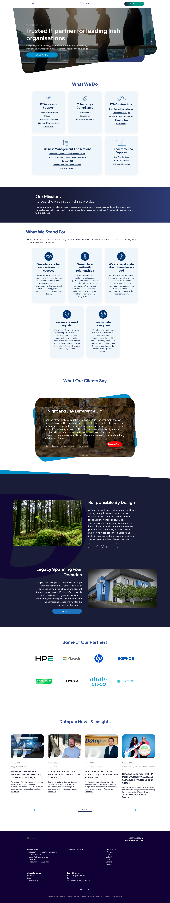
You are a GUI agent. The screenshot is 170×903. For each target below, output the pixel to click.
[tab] (82, 455)
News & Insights (73, 873)
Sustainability (32, 880)
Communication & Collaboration (67, 164)
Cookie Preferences (116, 896)
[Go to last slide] (21, 41)
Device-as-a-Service (48, 119)
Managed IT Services (49, 112)
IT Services (31, 859)
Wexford (109, 852)
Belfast (109, 857)
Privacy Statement (93, 896)
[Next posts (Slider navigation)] (35, 810)
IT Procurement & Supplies (38, 862)
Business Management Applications (42, 852)
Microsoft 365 (67, 161)
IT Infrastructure (34, 854)
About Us (31, 875)
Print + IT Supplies (121, 160)
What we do (32, 849)
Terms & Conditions (104, 896)
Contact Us (111, 849)
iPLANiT (88, 897)
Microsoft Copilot (67, 168)
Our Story (42, 51)
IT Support (48, 116)
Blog (68, 878)
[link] (48, 112)
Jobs (29, 878)
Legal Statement (82, 896)
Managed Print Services (48, 123)
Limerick (109, 862)
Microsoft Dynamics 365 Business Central (67, 154)
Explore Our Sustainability (102, 546)
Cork (108, 859)
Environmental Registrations (78, 880)
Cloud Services (121, 120)
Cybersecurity (85, 112)
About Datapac (34, 873)
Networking (121, 123)
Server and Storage (121, 113)
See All (85, 809)
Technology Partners (75, 849)
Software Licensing (121, 164)
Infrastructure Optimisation (121, 116)
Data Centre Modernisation (121, 109)
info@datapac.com (134, 840)
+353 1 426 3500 (136, 838)
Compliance (85, 116)
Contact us (134, 4)
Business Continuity (85, 119)
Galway (109, 864)
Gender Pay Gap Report (76, 875)
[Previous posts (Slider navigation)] (135, 810)
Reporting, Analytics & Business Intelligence (67, 157)
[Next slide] (151, 41)
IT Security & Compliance (37, 857)
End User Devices (121, 157)
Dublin (108, 854)
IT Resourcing (49, 127)
